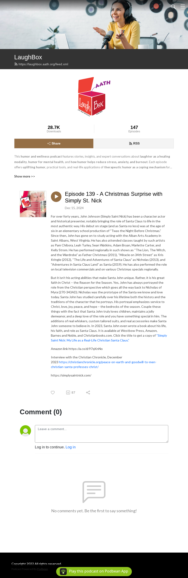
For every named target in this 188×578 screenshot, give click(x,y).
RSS (136, 143)
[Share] (88, 392)
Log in (71, 447)
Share (56, 143)
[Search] (173, 6)
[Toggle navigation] (182, 6)
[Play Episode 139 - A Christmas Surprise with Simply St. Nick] (56, 196)
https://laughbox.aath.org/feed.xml (43, 64)
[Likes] (53, 392)
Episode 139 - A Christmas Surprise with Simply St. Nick (113, 197)
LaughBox (28, 57)
